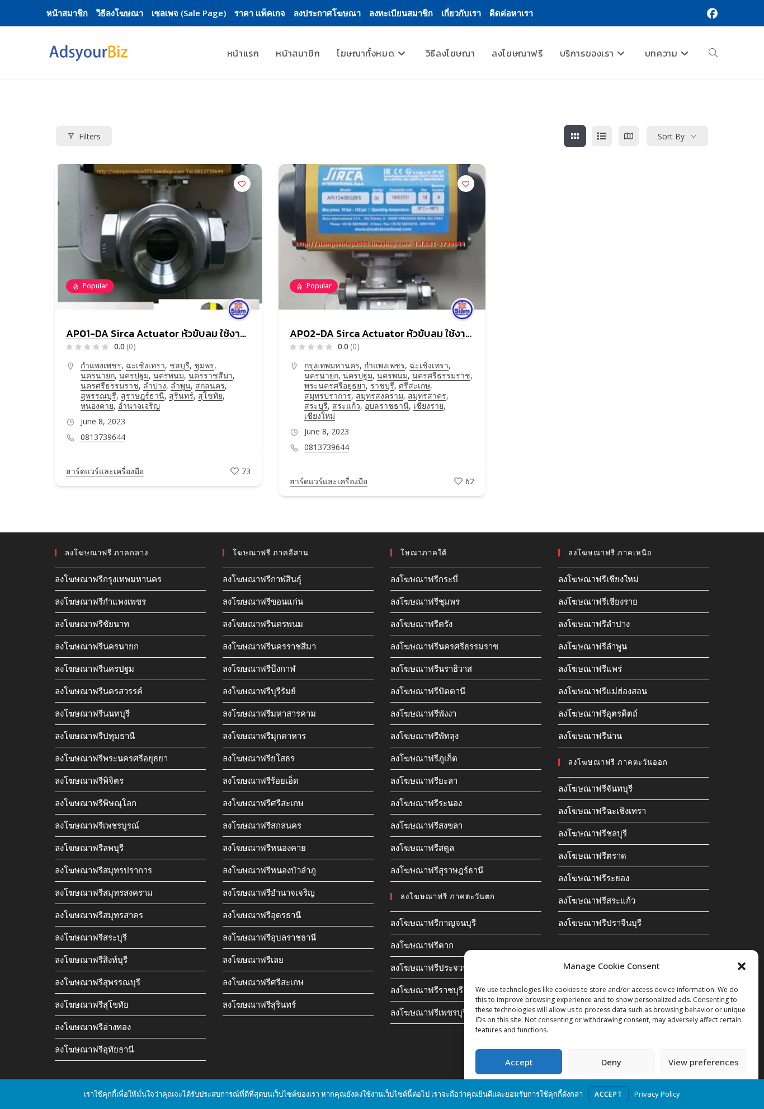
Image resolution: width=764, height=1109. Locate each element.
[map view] (628, 136)
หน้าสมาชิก (67, 12)
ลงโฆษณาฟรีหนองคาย (264, 847)
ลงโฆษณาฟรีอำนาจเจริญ (269, 892)
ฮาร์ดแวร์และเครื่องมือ (105, 471)
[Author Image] (239, 309)
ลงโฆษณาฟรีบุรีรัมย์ (259, 690)
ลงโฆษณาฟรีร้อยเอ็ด (261, 780)
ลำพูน (181, 385)
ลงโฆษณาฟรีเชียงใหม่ (598, 578)
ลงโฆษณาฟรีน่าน (590, 735)
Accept (519, 1062)
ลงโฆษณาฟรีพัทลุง (424, 735)
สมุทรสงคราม (379, 395)
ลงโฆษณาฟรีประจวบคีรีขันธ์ (442, 967)
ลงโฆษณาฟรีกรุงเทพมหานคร (108, 578)
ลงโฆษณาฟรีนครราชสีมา (269, 646)
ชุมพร (204, 365)
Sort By (671, 136)
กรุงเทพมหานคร (332, 365)
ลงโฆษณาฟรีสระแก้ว (596, 900)
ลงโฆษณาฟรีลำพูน (592, 646)
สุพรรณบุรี (98, 395)
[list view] (602, 136)
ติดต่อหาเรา (511, 12)
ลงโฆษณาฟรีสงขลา (426, 825)
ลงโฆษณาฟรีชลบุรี (592, 833)
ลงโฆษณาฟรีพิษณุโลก (95, 802)
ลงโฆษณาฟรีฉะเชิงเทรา (602, 810)
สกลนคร (210, 385)
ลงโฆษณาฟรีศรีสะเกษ (263, 802)
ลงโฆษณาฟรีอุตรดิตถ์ (598, 713)
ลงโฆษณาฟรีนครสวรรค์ (99, 690)
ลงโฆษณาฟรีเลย (253, 959)
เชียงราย (428, 405)
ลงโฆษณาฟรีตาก (422, 945)
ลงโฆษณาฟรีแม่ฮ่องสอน (602, 690)
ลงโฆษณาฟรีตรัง (421, 623)
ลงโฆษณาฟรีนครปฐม (94, 668)
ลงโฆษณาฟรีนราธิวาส (431, 668)
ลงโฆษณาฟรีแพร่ (590, 668)
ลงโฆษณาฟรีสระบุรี (91, 937)
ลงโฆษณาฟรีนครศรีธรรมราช (444, 646)
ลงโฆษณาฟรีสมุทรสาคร (99, 914)
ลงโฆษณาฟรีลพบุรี (89, 847)
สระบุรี (316, 405)
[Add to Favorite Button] (242, 183)
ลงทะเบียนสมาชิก (401, 12)
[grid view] (575, 136)
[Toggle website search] (713, 53)
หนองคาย (97, 405)
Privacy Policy (657, 1094)
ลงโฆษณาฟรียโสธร (259, 758)
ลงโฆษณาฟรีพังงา (423, 713)
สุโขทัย (210, 395)
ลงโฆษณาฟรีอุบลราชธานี (269, 937)
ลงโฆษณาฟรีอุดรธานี (262, 914)
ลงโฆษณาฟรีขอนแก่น (263, 601)
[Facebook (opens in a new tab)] (711, 13)
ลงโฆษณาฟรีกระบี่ (424, 578)
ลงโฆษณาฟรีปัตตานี (427, 690)
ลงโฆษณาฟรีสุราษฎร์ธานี (436, 870)
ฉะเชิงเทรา (145, 365)
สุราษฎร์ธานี (142, 395)
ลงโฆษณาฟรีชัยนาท (92, 623)
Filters (90, 136)
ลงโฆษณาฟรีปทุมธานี (95, 735)
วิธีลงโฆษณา (119, 12)
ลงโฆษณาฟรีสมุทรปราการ (103, 870)
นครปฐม (134, 375)
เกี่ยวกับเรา (461, 12)
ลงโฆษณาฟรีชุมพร (425, 601)
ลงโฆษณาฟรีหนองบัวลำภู (269, 870)
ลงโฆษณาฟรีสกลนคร (262, 825)
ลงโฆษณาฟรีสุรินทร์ (259, 1004)
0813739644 (103, 437)
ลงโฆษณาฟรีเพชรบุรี (428, 1012)
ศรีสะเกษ (414, 385)
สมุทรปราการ (327, 395)
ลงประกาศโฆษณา (327, 12)
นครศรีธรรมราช (110, 385)
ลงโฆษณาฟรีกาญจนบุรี (433, 922)
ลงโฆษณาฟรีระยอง (593, 877)
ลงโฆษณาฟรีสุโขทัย (92, 1004)
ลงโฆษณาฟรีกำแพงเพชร (100, 601)
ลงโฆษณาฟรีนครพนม (263, 623)
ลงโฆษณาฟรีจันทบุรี (595, 788)
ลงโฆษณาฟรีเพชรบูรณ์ (97, 825)
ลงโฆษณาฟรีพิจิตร (89, 780)
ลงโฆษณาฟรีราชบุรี (426, 989)
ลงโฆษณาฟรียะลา (424, 780)
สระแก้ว (346, 405)
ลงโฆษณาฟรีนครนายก (97, 646)
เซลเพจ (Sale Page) (189, 12)
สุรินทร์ (181, 395)
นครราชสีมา (210, 375)
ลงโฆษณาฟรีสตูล (422, 847)
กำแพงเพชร (101, 365)
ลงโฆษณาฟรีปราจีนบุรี (600, 922)
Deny (611, 1062)
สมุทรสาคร (427, 395)
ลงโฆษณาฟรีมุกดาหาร (264, 735)
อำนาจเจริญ (139, 405)
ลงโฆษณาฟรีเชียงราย (598, 601)
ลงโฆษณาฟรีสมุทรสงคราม (104, 892)
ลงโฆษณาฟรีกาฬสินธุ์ (262, 578)
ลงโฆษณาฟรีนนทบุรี (92, 713)
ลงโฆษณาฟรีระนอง (426, 802)
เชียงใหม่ (319, 415)
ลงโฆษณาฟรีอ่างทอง (93, 1026)
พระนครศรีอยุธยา (335, 385)
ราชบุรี (382, 385)
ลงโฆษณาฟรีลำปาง (594, 623)
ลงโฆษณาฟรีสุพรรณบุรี (97, 982)
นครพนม (168, 375)
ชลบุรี (179, 365)
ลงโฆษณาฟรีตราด (592, 855)
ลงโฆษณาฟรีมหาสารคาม (269, 713)
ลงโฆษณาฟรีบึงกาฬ (259, 668)
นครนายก (98, 375)
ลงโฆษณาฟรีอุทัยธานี (94, 1049)
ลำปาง (154, 385)
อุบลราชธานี (387, 405)
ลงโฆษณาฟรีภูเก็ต (424, 758)
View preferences (703, 1062)
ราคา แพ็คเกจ (259, 12)
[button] (741, 966)
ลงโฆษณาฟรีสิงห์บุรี (91, 959)
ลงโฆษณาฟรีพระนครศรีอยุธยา (111, 758)
